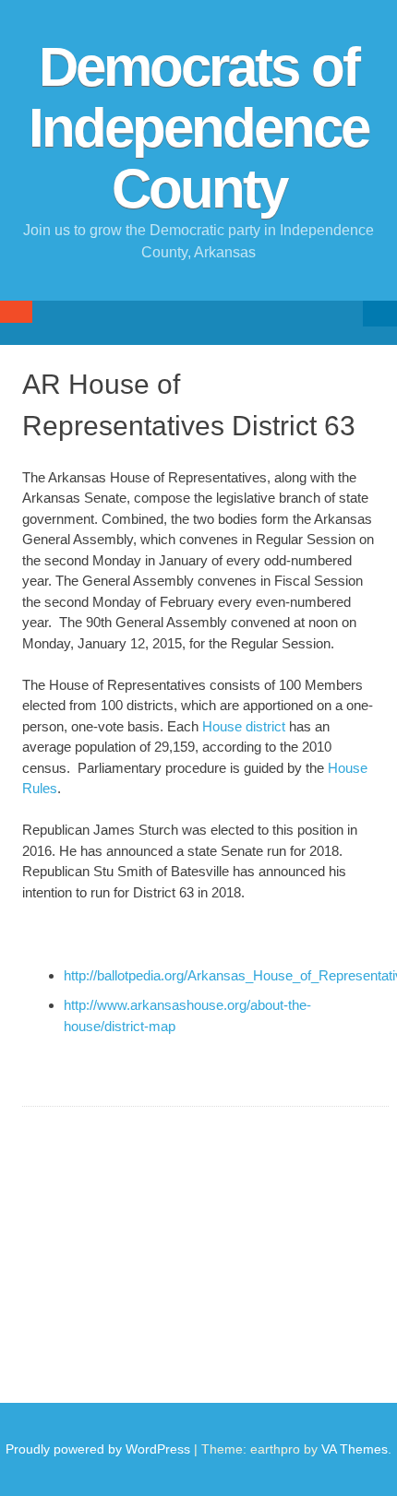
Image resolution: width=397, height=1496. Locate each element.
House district (243, 726)
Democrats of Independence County (198, 128)
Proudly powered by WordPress (98, 1449)
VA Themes (354, 1449)
